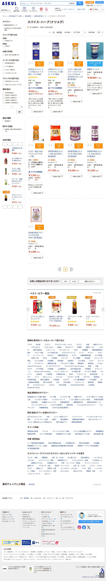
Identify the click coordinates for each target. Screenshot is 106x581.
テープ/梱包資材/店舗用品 (35, 443)
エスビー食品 (39, 352)
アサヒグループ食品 (66, 363)
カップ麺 (53, 397)
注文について (6, 514)
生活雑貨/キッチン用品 (63, 434)
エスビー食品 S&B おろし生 (16, 170)
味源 (87, 344)
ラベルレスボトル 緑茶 (80, 460)
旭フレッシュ (47, 377)
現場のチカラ (23, 557)
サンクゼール (39, 363)
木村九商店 (67, 382)
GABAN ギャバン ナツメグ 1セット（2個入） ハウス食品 (55, 71)
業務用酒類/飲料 (77, 422)
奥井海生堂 (93, 374)
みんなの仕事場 (64, 521)
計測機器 (96, 443)
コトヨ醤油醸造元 (79, 379)
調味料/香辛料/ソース (40, 16)
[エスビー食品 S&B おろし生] (6, 171)
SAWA (71, 374)
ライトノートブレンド (92, 463)
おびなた (50, 355)
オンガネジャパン (39, 385)
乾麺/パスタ (78, 397)
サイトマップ (45, 514)
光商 (96, 366)
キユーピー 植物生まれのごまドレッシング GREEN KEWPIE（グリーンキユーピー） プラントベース (17, 181)
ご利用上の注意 (45, 523)
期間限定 (45, 457)
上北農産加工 (62, 369)
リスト (50, 32)
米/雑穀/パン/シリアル (49, 402)
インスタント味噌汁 (41, 399)
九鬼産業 (50, 361)
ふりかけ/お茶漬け (56, 405)
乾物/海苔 (70, 405)
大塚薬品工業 (60, 374)
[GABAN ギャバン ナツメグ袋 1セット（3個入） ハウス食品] (36, 51)
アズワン (47, 344)
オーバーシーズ (38, 355)
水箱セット (39, 468)
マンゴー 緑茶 (32, 457)
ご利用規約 (44, 517)
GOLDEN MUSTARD (77, 385)
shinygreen (51, 162)
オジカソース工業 (73, 377)
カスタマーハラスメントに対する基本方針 (29, 522)
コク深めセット (97, 460)
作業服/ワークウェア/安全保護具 (87, 446)
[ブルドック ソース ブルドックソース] (6, 197)
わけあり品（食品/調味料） (60, 407)
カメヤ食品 (39, 369)
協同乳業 (91, 382)
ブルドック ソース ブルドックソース (17, 197)
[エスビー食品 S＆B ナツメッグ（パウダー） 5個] (36, 133)
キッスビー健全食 (90, 371)
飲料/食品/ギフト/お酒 (15, 16)
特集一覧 (68, 559)
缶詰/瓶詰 (34, 402)
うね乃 (75, 350)
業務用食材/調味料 (78, 419)
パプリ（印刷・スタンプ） (66, 517)
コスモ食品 (81, 361)
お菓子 (54, 419)
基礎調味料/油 (78, 402)
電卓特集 (33, 552)
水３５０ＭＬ (65, 471)
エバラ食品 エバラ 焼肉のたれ (17, 159)
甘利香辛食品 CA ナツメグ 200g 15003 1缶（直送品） (75, 153)
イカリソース (50, 350)
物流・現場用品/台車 (54, 443)
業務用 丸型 (90, 471)
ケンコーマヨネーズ (60, 371)
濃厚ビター (31, 466)
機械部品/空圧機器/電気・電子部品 (62, 446)
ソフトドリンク (77, 417)
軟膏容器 (26, 498)
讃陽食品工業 (52, 363)
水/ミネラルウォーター (34, 417)
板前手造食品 (37, 350)
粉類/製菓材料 (64, 402)
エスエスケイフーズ (68, 352)
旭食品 (59, 347)
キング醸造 (76, 358)
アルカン (79, 344)
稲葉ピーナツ (90, 347)
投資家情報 (25, 517)
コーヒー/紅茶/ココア (61, 417)
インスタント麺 (65, 397)
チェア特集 (29, 554)
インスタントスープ (58, 399)
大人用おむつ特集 (71, 557)
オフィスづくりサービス (44, 559)
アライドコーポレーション (63, 344)
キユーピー (65, 358)
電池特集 (40, 552)
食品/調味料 (28, 16)
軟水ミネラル (77, 471)
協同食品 (91, 363)
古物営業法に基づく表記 (48, 525)
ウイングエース (64, 350)
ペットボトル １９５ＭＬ (69, 468)
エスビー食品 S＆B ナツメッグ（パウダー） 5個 (35, 153)
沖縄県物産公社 (63, 355)
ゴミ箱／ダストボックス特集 (51, 554)
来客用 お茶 (52, 468)
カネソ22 (86, 377)
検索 (79, 3)
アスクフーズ (79, 382)
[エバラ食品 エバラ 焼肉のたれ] (6, 161)
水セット (48, 474)
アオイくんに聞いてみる (90, 521)
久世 (57, 382)
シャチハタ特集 (91, 557)
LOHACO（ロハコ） (65, 514)
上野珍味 (39, 374)
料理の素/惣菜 (98, 399)
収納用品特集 (81, 557)
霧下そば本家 (47, 382)
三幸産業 (49, 374)
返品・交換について (7, 521)
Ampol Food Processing (42, 371)
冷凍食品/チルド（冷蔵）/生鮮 (36, 397)
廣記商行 (70, 361)
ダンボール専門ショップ (10, 557)
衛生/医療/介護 (98, 434)
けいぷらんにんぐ (73, 87)
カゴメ (74, 355)
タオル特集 (88, 554)
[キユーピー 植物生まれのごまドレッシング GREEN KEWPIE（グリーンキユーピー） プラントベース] (6, 181)
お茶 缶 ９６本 (57, 457)
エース (81, 352)
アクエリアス (69, 498)
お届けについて (6, 517)
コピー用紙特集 (8, 552)
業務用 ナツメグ (93, 69)
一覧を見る (31, 484)
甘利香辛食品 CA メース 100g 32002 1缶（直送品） (94, 153)
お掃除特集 (64, 554)
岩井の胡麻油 (44, 379)
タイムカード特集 (49, 552)
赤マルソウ (69, 347)
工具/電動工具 (70, 443)
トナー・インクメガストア (21, 552)
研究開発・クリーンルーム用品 (37, 446)
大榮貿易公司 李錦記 (17, 149)
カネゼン (52, 385)
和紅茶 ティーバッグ (62, 466)
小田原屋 (91, 385)
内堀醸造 (85, 350)
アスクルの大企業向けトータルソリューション (67, 528)
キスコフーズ (81, 374)
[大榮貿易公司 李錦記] (6, 150)
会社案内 (24, 514)
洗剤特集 (71, 554)
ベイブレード (50, 498)
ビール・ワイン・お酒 (41, 419)
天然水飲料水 (85, 457)
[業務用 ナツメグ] (95, 51)
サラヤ (91, 361)
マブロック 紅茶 (45, 466)
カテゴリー (4, 10)
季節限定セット (63, 460)
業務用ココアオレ (37, 463)
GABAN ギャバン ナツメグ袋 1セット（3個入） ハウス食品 (35, 71)
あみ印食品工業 (75, 369)
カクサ (29, 369)
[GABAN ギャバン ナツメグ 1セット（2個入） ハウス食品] (55, 51)
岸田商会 (96, 377)
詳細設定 (71, 3)
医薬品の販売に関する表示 (48, 535)
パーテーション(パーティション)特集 (14, 554)
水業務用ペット (52, 463)
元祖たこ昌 (35, 358)
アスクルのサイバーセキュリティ (29, 526)
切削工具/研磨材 (84, 443)
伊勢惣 (79, 347)
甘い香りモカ (72, 457)
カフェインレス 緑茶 (46, 460)
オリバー (91, 352)
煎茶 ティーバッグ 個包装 (70, 463)
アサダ (29, 344)
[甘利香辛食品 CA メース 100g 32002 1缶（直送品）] (95, 133)
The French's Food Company (74, 366)
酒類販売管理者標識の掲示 (48, 531)
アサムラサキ (35, 347)
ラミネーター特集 (61, 552)
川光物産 (50, 369)
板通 (89, 366)
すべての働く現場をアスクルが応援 (46, 557)
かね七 (45, 358)
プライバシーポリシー (47, 519)
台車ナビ (31, 557)
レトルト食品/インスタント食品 (79, 399)
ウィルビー (59, 377)
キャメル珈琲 (39, 361)
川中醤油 (54, 358)
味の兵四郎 (62, 385)
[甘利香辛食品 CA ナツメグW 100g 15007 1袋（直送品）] (36, 214)
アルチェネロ (48, 347)
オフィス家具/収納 (46, 434)
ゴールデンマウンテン (53, 366)
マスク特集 (61, 557)
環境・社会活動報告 (27, 519)
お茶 (48, 417)
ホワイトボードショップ (75, 552)
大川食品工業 (76, 371)
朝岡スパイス (97, 344)
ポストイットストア (29, 559)
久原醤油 (88, 369)
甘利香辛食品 (31, 379)
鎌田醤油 (81, 363)
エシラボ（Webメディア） (67, 523)
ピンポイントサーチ (58, 559)
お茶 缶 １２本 (79, 466)
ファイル (45, 431)
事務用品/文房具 (32, 431)
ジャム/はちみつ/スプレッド (86, 405)
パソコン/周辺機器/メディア (82, 431)
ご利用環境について (46, 521)
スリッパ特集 (79, 554)
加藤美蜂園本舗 (86, 355)
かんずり (66, 379)
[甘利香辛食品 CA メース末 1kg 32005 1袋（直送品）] (55, 133)
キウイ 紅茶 (86, 468)
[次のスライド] (17, 144)
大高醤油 (56, 379)
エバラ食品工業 (53, 352)
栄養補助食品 (43, 407)
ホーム (4, 16)
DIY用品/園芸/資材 (33, 448)
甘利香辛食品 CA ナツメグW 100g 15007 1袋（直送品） (35, 235)
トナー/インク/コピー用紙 (60, 431)
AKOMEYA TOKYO (33, 388)
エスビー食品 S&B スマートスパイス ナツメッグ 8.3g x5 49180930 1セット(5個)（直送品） (75, 74)
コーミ (37, 377)
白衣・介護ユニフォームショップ (13, 559)
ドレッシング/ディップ (38, 405)
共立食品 (87, 358)
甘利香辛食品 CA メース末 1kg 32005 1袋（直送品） (55, 153)
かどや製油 (98, 355)
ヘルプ (100, 5)
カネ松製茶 (92, 379)
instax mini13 (37, 498)
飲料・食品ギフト (61, 422)
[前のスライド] (7, 144)
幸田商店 (60, 361)
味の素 (38, 344)
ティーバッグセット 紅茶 (47, 471)
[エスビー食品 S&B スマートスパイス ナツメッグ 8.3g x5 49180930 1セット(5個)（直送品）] (75, 51)
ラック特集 (38, 554)
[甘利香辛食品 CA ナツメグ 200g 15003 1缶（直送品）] (75, 133)
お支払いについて (7, 519)
